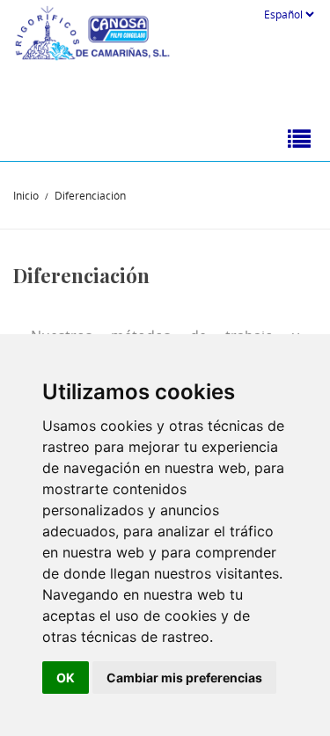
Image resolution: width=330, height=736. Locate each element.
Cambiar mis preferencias (184, 677)
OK (65, 677)
